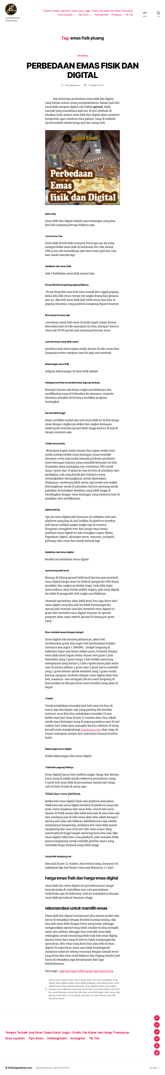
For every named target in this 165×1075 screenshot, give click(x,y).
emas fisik (87, 989)
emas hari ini (87, 995)
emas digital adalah (65, 983)
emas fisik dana (60, 992)
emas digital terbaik (94, 986)
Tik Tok (129, 14)
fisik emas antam (57, 998)
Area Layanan (65, 14)
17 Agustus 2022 (96, 85)
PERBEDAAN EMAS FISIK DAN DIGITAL (82, 70)
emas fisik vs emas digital (68, 995)
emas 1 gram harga (77, 980)
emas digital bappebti (85, 983)
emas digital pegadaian (73, 986)
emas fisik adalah (101, 989)
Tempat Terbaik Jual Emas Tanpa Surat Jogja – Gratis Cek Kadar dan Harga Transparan (88, 10)
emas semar (99, 995)
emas (51, 980)
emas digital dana (105, 983)
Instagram (117, 14)
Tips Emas (83, 14)
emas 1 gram (61, 980)
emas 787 (91, 980)
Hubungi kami (101, 14)
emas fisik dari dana (77, 992)
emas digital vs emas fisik (69, 989)
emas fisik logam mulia (98, 992)
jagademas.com (90, 729)
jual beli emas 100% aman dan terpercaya (86, 971)
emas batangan (104, 980)
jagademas (75, 85)
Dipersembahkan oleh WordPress (52, 1067)
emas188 (110, 995)
